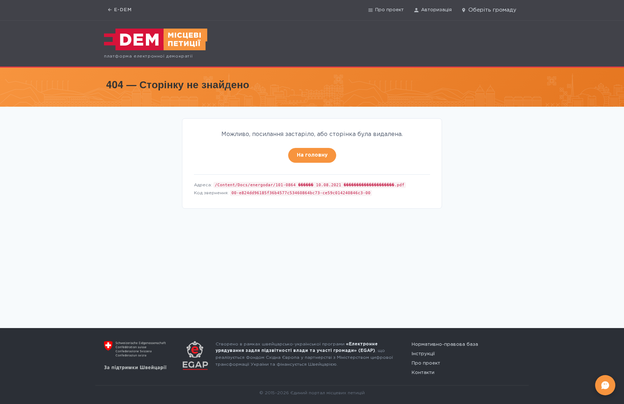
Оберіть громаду (492, 10)
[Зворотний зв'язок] (605, 385)
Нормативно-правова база (445, 344)
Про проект (389, 10)
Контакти (423, 373)
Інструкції (423, 354)
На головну (312, 155)
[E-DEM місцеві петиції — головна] (155, 39)
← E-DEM (120, 10)
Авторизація (436, 10)
